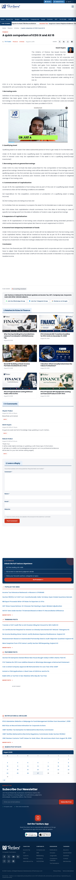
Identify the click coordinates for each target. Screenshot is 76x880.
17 (7, 770)
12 (27, 766)
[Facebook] (4, 857)
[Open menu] (73, 6)
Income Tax (9, 19)
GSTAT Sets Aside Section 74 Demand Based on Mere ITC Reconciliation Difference (33, 611)
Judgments (53, 856)
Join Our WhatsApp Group (16, 301)
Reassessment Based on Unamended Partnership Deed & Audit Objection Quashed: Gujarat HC (37, 639)
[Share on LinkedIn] (63, 41)
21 (48, 770)
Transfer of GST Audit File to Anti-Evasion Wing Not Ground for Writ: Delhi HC (30, 625)
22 (58, 770)
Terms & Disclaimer (68, 871)
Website (7, 509)
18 (17, 770)
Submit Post (59, 1)
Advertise (66, 856)
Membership (67, 861)
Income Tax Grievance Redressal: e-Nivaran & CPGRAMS (23, 592)
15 (58, 766)
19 (27, 770)
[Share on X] (59, 41)
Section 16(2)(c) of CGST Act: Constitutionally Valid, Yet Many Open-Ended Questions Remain (37, 597)
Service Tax (25, 19)
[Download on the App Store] (45, 834)
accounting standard (19, 289)
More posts (6, 615)
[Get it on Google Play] (31, 834)
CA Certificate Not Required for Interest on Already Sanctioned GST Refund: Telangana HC (35, 630)
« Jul (4, 780)
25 (17, 773)
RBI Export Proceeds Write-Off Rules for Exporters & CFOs (23, 602)
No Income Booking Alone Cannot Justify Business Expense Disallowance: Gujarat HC (33, 634)
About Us (66, 850)
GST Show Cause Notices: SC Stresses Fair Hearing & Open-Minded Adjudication (32, 606)
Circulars (52, 853)
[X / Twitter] (9, 857)
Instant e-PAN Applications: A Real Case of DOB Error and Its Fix (25, 671)
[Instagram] (4, 861)
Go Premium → (38, 580)
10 (7, 766)
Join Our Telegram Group (39, 301)
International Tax (28, 861)
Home (2, 19)
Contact (65, 858)
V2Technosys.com (37, 871)
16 (68, 766)
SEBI (37, 853)
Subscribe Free (66, 802)
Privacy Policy (57, 871)
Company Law (35, 19)
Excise (43, 19)
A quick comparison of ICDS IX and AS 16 (28, 35)
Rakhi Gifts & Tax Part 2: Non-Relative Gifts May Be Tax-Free (24, 676)
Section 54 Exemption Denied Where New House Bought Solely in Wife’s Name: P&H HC (34, 658)
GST (56, 19)
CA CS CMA (63, 19)
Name (7, 494)
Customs (50, 19)
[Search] (74, 19)
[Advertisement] (16, 65)
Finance (10, 28)
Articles (16, 28)
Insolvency (39, 858)
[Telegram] (13, 861)
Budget (17, 19)
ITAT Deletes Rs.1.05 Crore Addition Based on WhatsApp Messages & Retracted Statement (35, 662)
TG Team (8, 42)
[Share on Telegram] (72, 41)
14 (48, 766)
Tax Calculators (54, 863)
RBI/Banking (40, 856)
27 (38, 773)
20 (38, 770)
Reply (5, 419)
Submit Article (67, 853)
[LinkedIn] (18, 857)
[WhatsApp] (9, 861)
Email (7, 501)
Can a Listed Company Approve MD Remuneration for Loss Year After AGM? (30, 667)
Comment (8, 472)
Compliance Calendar (53, 859)
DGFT (70, 19)
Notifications (53, 850)
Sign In (69, 1)
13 (38, 766)
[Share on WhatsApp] (68, 41)
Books (49, 1)
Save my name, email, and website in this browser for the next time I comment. (28, 517)
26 (28, 773)
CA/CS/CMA (40, 861)
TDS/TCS (25, 858)
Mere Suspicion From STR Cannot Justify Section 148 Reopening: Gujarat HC (30, 643)
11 (17, 766)
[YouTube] (13, 857)
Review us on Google (60, 301)
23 (68, 770)
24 (7, 773)
